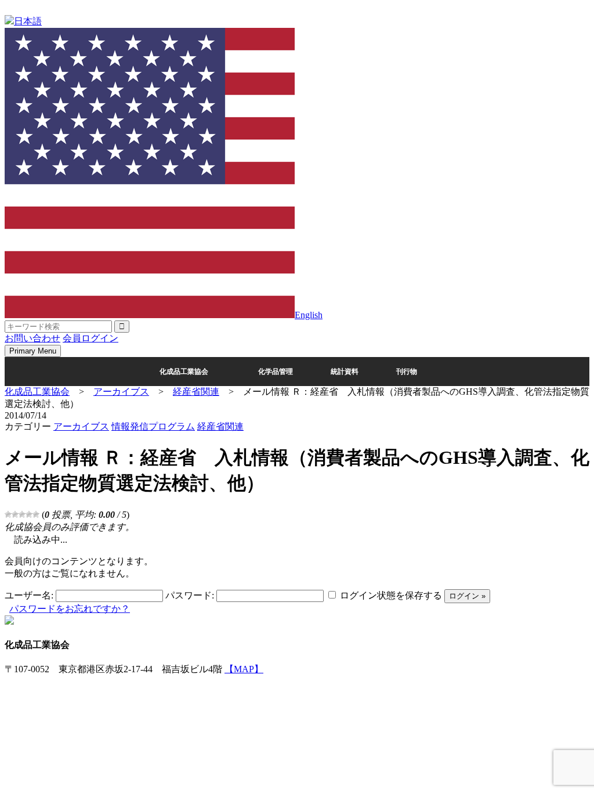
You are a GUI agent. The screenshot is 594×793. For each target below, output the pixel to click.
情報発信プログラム (153, 426)
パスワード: (189, 595)
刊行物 (406, 371)
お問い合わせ (32, 338)
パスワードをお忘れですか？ (69, 609)
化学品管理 (275, 371)
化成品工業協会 (184, 371)
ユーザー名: (29, 595)
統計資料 (344, 371)
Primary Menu (32, 351)
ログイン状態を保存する (391, 595)
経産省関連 (220, 426)
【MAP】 (243, 669)
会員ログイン (90, 338)
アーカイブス (81, 426)
